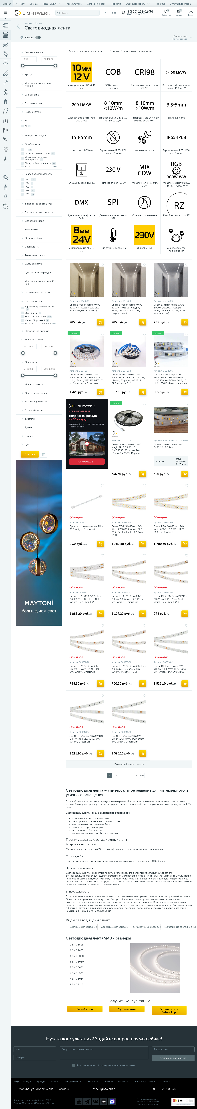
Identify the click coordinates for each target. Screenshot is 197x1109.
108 (135, 775)
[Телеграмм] (87, 1101)
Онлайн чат (84, 1009)
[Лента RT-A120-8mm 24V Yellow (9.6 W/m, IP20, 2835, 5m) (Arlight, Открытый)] (129, 572)
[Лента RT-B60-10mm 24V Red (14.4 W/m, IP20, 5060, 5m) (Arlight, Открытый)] (87, 711)
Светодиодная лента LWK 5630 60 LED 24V (168, 446)
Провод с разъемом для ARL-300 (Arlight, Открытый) (86, 528)
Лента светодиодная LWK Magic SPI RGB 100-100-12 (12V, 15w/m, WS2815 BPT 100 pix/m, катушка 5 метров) (87, 379)
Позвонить (128, 1009)
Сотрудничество (96, 3)
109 (142, 775)
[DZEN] (103, 1101)
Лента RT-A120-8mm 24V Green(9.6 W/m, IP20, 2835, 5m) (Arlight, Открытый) (85, 669)
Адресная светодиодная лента (86, 51)
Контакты (165, 1081)
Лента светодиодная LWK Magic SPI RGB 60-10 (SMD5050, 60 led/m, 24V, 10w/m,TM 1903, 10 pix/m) (126, 449)
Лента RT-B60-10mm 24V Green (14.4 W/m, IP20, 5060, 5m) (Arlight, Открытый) (128, 738)
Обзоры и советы (135, 3)
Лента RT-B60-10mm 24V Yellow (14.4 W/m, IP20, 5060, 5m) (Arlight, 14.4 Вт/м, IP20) (170, 669)
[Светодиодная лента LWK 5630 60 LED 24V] (171, 420)
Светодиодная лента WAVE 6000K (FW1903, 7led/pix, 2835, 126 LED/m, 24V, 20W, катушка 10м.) (169, 309)
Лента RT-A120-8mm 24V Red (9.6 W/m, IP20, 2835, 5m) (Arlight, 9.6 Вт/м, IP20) (170, 599)
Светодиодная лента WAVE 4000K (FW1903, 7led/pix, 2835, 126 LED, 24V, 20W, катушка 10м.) (127, 309)
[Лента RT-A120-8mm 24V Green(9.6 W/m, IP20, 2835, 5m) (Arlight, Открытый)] (87, 641)
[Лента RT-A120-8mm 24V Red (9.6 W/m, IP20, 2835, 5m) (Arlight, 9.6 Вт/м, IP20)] (171, 572)
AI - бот (20, 3)
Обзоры (108, 1081)
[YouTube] (78, 1101)
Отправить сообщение (173, 1057)
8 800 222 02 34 (164, 1089)
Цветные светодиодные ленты (87, 926)
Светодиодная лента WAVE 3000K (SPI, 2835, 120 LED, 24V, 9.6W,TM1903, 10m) (85, 307)
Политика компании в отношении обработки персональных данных (148, 1101)
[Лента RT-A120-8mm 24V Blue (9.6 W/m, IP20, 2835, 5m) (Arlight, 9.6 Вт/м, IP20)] (129, 641)
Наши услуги (50, 3)
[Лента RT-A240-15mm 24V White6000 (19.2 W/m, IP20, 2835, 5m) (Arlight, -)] (171, 502)
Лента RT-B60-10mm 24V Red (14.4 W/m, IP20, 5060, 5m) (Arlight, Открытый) (86, 738)
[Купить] (100, 322)
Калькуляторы (74, 3)
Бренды (33, 3)
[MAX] (112, 1101)
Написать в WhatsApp (170, 1010)
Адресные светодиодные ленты (119, 926)
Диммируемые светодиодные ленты (153, 926)
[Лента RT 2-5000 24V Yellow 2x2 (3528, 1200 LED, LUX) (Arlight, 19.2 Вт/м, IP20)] (87, 572)
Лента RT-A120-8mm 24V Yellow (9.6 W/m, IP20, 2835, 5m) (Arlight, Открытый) (127, 599)
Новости (116, 3)
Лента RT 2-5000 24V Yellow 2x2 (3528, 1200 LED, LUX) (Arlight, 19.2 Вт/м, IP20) (86, 599)
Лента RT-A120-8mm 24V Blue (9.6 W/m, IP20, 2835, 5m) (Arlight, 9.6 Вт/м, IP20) (129, 669)
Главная (6, 3)
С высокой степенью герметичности (131, 51)
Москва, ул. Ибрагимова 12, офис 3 (43, 1089)
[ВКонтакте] (95, 1101)
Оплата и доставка (180, 3)
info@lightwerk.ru (104, 1089)
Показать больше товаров (129, 764)
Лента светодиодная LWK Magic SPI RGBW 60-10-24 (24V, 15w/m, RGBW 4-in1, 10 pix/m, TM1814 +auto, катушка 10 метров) (170, 380)
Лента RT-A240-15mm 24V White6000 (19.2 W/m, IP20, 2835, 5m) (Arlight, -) (169, 529)
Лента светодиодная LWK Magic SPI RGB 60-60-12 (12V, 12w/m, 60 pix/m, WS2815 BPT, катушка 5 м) (128, 379)
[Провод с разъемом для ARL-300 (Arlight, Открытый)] (87, 502)
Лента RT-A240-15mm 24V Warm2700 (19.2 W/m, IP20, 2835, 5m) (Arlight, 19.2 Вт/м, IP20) (127, 530)
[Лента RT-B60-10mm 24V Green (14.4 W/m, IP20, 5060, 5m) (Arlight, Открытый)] (129, 711)
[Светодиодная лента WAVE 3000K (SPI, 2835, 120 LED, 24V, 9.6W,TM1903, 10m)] (87, 280)
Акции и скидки (22, 1081)
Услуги (54, 1081)
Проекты (160, 3)
